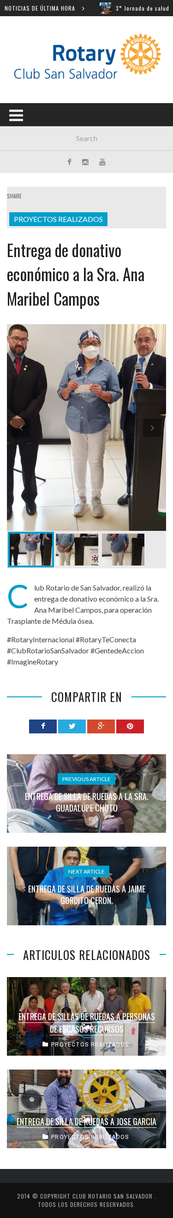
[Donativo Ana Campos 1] (86, 427)
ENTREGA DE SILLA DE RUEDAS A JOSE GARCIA (86, 1121)
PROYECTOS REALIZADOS (58, 219)
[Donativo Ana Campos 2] (77, 550)
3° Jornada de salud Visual (132, 8)
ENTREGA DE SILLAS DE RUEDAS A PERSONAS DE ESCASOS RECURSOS (86, 1022)
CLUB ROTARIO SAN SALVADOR (113, 1196)
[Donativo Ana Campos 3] (123, 550)
